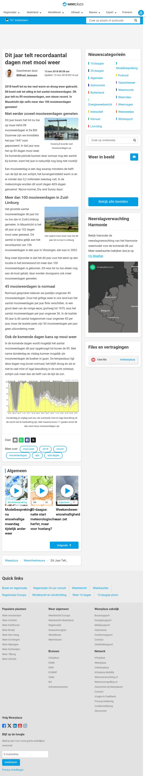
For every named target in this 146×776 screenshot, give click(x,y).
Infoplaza (53, 657)
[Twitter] (33, 440)
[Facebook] (27, 440)
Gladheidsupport (104, 644)
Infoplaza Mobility (104, 672)
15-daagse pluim (107, 595)
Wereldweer (54, 12)
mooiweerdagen (18, 455)
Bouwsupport (102, 615)
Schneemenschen (58, 686)
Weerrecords (126, 90)
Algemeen (17, 470)
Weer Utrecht (9, 659)
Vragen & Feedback (105, 696)
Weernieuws (55, 639)
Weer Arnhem (9, 620)
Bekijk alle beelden (113, 201)
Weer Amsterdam (11, 615)
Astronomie (97, 85)
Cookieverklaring (104, 706)
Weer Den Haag (10, 634)
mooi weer (28, 449)
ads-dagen (53, 455)
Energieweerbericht (100, 104)
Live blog (96, 126)
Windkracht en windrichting (49, 595)
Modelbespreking (127, 68)
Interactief (96, 111)
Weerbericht (79, 588)
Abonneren (101, 710)
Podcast (123, 75)
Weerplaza (100, 662)
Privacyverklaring (104, 701)
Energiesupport (103, 620)
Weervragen (125, 104)
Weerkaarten (100, 588)
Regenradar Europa (14, 595)
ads (37, 455)
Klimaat (75, 12)
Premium (127, 12)
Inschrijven (11, 762)
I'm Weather (95, 256)
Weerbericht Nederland (61, 620)
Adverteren (101, 630)
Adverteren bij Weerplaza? (109, 686)
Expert (110, 12)
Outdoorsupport (104, 634)
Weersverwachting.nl (106, 677)
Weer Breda (8, 630)
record (60, 449)
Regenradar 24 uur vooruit (49, 588)
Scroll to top (140, 770)
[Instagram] (25, 726)
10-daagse (97, 63)
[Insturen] (134, 156)
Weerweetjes (126, 111)
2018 (45, 449)
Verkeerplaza (102, 667)
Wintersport (125, 119)
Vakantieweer (126, 82)
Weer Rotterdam (11, 649)
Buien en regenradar (14, 588)
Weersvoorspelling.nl (106, 681)
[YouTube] (20, 726)
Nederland (33, 12)
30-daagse (97, 70)
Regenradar (10, 12)
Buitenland (97, 92)
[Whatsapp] (21, 440)
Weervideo (124, 97)
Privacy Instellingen (13, 769)
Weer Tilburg (9, 654)
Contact (99, 639)
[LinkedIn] (15, 726)
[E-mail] (15, 440)
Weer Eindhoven (11, 625)
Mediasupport (102, 625)
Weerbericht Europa (59, 615)
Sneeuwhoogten (57, 630)
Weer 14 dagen (81, 595)
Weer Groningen (11, 639)
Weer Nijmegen (10, 644)
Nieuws (93, 12)
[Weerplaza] (73, 4)
